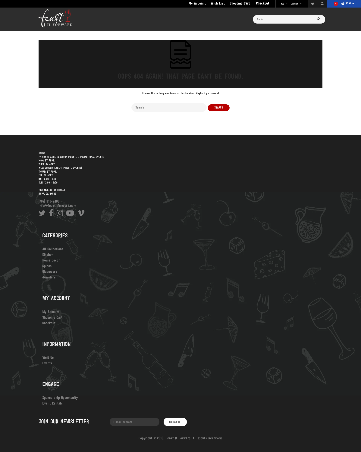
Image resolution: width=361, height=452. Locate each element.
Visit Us (48, 358)
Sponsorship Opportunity (60, 398)
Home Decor (51, 260)
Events (47, 363)
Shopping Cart (240, 3)
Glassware (49, 272)
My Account (197, 3)
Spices (47, 266)
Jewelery (49, 277)
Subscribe (175, 422)
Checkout (262, 3)
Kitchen (47, 255)
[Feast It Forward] (55, 27)
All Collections (52, 249)
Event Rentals (52, 403)
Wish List (218, 3)
